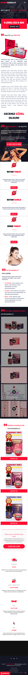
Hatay (7, 647)
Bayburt (7, 653)
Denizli (14, 644)
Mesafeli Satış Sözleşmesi (14, 670)
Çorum (11, 644)
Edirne (22, 644)
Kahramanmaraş (11, 649)
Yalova (10, 655)
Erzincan (3, 645)
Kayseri (7, 648)
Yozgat (20, 652)
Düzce (23, 655)
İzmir (22, 647)
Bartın (25, 653)
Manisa (5, 649)
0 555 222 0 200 (14, 144)
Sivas (22, 651)
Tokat (2, 652)
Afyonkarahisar (11, 641)
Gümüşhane (24, 645)
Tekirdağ (25, 651)
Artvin (2, 642)
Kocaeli (18, 648)
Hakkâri (4, 647)
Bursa (25, 642)
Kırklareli (11, 648)
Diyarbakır (18, 644)
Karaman (11, 653)
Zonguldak (24, 652)
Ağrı (16, 641)
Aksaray (3, 653)
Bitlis (17, 642)
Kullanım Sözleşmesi (14, 671)
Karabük (14, 655)
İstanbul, (19, 647)
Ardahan (4, 655)
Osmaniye (20, 655)
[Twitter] (14, 658)
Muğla (19, 649)
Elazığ (25, 644)
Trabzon (5, 652)
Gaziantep (15, 645)
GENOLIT (5, 2)
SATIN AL (14, 187)
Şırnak (22, 653)
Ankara (22, 641)
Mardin (16, 649)
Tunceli (9, 652)
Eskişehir (11, 645)
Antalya (25, 641)
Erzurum (7, 645)
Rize (7, 651)
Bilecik (12, 642)
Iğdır (8, 655)
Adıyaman (6, 641)
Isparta (10, 647)
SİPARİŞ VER (14, 26)
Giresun (19, 645)
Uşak (16, 652)
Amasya (19, 641)
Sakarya (10, 651)
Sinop (19, 651)
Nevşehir (25, 649)
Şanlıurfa (13, 652)
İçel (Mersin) (14, 647)
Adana (2, 641)
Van (18, 652)
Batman (19, 653)
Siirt (17, 651)
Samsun (14, 651)
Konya (22, 648)
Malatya (2, 649)
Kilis (17, 655)
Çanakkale (4, 644)
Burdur (22, 642)
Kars (25, 647)
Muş (22, 649)
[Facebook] (11, 658)
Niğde (2, 651)
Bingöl (15, 642)
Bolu (20, 642)
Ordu (5, 651)
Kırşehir (15, 648)
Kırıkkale (15, 653)
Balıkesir (8, 642)
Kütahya (25, 648)
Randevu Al (21, 672)
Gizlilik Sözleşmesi (14, 669)
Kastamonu (3, 648)
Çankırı (8, 644)
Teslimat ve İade (14, 667)
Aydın (5, 642)
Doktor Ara (12, 672)
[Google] (17, 658)
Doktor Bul (16, 672)
